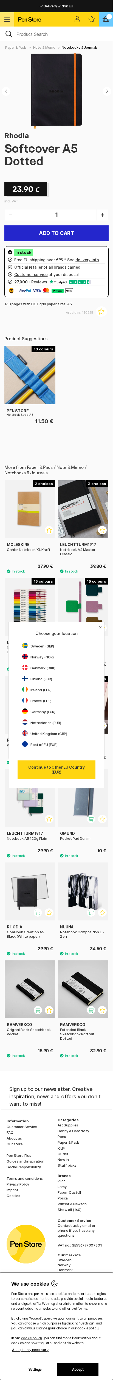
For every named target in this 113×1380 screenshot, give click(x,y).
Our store (15, 1144)
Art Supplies (68, 1125)
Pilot (61, 1181)
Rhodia (16, 135)
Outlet (63, 1154)
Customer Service (22, 1127)
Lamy (62, 1186)
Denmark (65, 1270)
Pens (62, 1136)
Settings (35, 1369)
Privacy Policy (18, 1184)
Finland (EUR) (41, 679)
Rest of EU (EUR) (44, 744)
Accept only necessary (30, 1350)
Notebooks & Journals (80, 47)
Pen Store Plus (19, 1155)
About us (14, 1138)
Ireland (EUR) (41, 690)
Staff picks (67, 1165)
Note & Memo (44, 47)
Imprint (12, 1190)
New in (63, 1159)
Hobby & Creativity (73, 1131)
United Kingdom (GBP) (48, 733)
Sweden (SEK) (42, 646)
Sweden (65, 1260)
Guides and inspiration (25, 1161)
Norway (64, 1265)
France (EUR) (41, 701)
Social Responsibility (24, 1167)
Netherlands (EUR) (45, 722)
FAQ (10, 1132)
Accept (78, 1369)
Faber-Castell (69, 1192)
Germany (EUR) (42, 712)
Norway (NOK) (42, 657)
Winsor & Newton (72, 1204)
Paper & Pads (16, 47)
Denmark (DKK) (42, 668)
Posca (63, 1198)
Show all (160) (69, 1209)
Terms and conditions (25, 1178)
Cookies (13, 1195)
